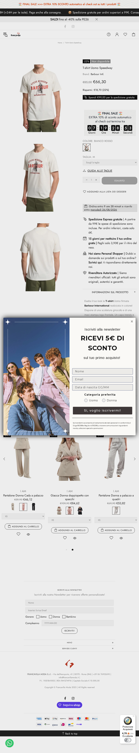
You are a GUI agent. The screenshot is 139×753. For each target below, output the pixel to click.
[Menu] (134, 717)
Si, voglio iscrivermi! (102, 410)
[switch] (127, 740)
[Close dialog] (132, 321)
